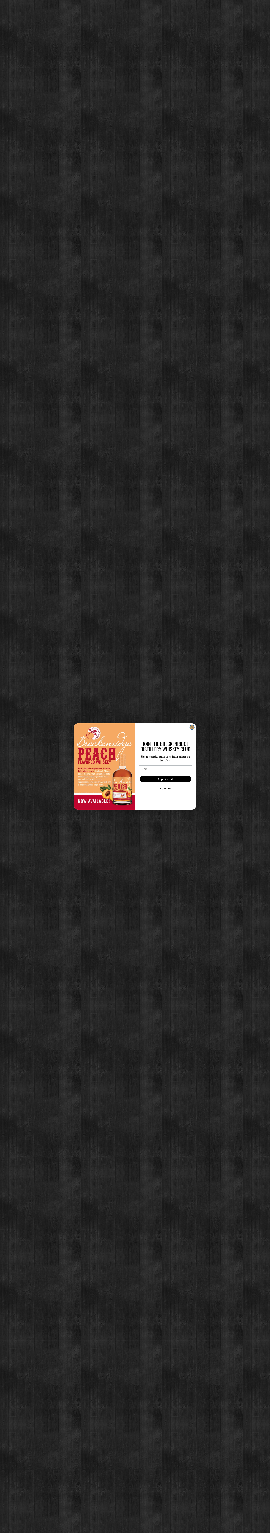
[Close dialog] (192, 727)
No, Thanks (165, 788)
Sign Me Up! (165, 779)
